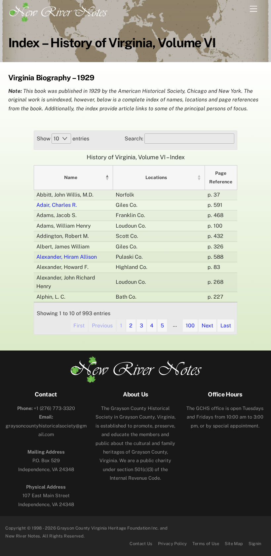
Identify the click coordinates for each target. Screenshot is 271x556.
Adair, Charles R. (56, 205)
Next (207, 325)
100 (190, 325)
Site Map (234, 543)
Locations (156, 177)
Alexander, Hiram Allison (66, 257)
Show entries (63, 138)
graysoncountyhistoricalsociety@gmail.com (46, 425)
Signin (255, 543)
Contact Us (141, 543)
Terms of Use (205, 543)
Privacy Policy (172, 543)
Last (225, 325)
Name (70, 177)
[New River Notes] (57, 11)
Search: (134, 138)
